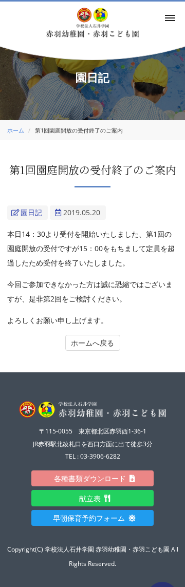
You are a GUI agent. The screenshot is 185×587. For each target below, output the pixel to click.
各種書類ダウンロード (93, 478)
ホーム (15, 130)
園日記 (31, 212)
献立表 (93, 498)
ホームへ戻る (92, 343)
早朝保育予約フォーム (92, 518)
